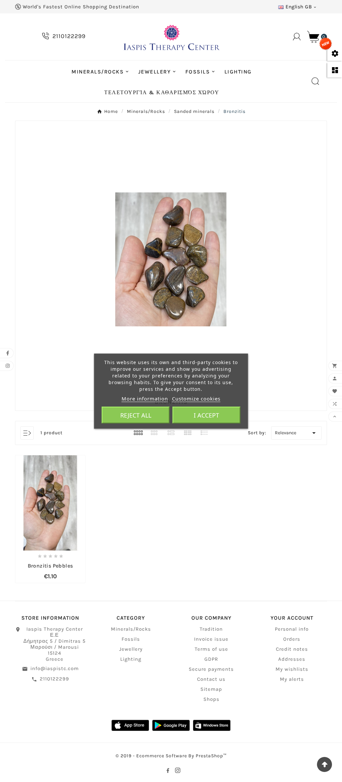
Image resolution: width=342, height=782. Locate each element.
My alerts (292, 679)
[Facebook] (167, 770)
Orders (291, 639)
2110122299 (54, 679)
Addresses (291, 659)
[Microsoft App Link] (211, 725)
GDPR (211, 659)
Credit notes (292, 649)
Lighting (130, 659)
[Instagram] (177, 770)
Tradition (211, 629)
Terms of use (211, 649)
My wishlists (292, 669)
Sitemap (211, 689)
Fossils (131, 639)
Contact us (211, 679)
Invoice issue (211, 639)
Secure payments (211, 669)
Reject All (135, 415)
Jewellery (131, 649)
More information (145, 398)
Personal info (292, 629)
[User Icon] (297, 36)
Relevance (296, 433)
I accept (206, 415)
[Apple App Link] (130, 725)
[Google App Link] (171, 725)
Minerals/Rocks (131, 629)
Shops (211, 699)
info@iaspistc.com (54, 668)
